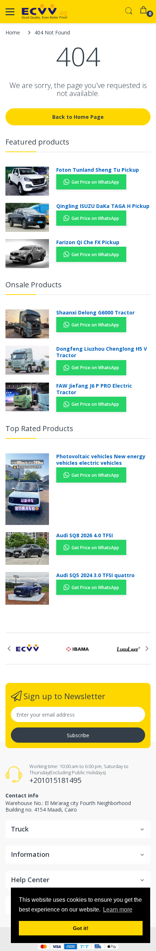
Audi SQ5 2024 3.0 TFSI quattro (95, 575)
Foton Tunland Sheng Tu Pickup (97, 170)
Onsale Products (33, 284)
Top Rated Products (39, 428)
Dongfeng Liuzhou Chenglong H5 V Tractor (101, 352)
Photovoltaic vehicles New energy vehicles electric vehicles (100, 459)
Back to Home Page (78, 116)
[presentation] (9, 648)
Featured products (37, 142)
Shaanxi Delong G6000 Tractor (95, 312)
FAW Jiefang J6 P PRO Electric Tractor (94, 389)
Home (12, 32)
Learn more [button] (117, 909)
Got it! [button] (81, 928)
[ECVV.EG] (44, 12)
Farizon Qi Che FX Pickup (87, 242)
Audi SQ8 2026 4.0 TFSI (84, 535)
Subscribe (78, 735)
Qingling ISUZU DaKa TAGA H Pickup (102, 206)
